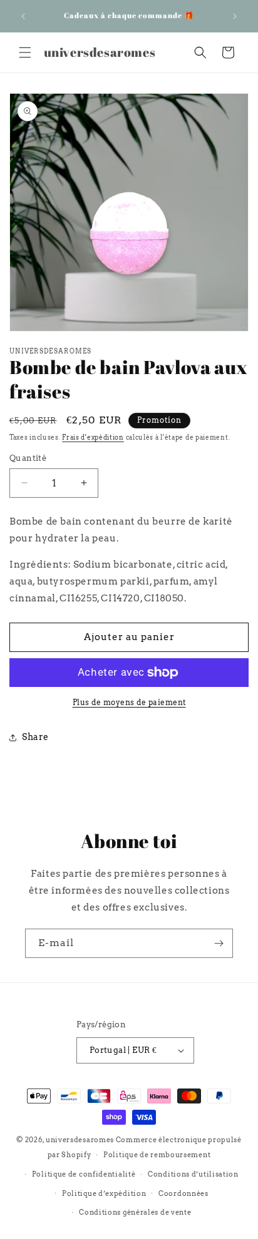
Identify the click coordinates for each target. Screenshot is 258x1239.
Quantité (27, 458)
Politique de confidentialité (84, 1174)
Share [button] (35, 737)
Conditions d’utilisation (193, 1174)
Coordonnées (183, 1193)
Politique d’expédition (104, 1193)
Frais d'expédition (93, 437)
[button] (25, 52)
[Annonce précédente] (23, 16)
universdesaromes (80, 1139)
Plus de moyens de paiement (129, 702)
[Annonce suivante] (235, 16)
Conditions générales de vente (135, 1212)
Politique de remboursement (156, 1154)
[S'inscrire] (218, 943)
